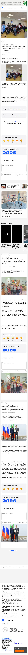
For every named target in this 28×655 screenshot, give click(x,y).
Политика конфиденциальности (7, 650)
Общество (4, 402)
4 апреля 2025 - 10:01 (5, 266)
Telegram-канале (15, 109)
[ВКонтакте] (4, 152)
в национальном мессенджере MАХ (12, 115)
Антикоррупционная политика (7, 637)
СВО (3, 41)
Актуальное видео (6, 567)
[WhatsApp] (14, 152)
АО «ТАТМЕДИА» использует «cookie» (7, 639)
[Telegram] (11, 152)
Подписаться (19, 651)
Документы (22, 567)
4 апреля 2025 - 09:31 (5, 412)
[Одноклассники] (7, 152)
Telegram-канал (19, 122)
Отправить (21, 174)
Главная (15, 567)
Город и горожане (5, 254)
